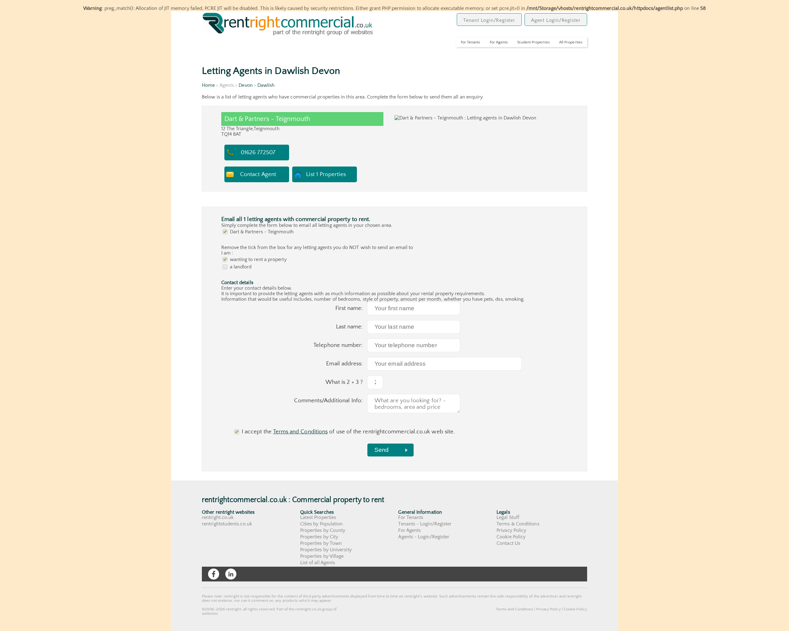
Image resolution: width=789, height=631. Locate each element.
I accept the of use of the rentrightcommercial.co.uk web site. (348, 431)
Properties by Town (321, 543)
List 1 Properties (325, 174)
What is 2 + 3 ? (344, 382)
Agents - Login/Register (423, 537)
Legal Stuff (508, 517)
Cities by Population (321, 524)
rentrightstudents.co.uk (227, 524)
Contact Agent (258, 174)
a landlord (241, 267)
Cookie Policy (511, 537)
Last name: (349, 327)
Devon (245, 85)
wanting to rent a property (258, 259)
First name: (349, 308)
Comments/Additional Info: (328, 400)
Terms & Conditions (518, 524)
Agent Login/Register (556, 20)
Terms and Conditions (300, 431)
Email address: (344, 363)
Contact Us (508, 543)
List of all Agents (317, 562)
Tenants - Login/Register (425, 524)
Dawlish (266, 85)
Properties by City (319, 537)
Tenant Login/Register (489, 20)
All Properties (571, 42)
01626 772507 (258, 152)
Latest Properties (318, 517)
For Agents (499, 42)
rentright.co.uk (218, 517)
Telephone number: (338, 345)
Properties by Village (322, 556)
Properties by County (322, 530)
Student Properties (533, 42)
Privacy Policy (511, 530)
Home (208, 85)
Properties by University (326, 550)
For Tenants (470, 42)
